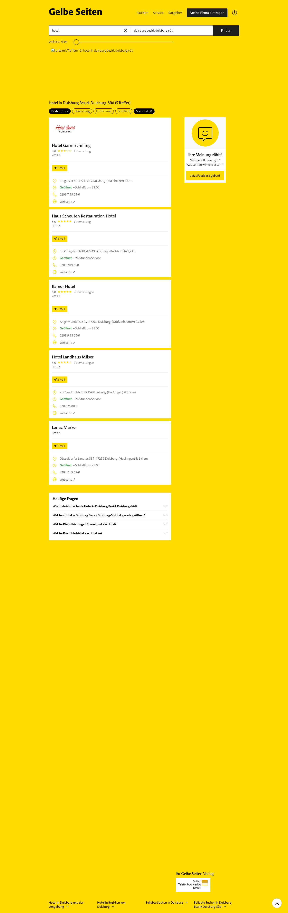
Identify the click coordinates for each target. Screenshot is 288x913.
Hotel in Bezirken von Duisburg (111, 904)
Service (158, 12)
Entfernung (103, 111)
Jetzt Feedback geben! (205, 176)
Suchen (142, 12)
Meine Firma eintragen (207, 12)
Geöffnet (124, 111)
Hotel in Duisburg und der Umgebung (66, 904)
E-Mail (61, 168)
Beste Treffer (59, 111)
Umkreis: (58, 41)
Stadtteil (142, 111)
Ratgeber (175, 12)
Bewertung (82, 111)
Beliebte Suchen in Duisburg (164, 902)
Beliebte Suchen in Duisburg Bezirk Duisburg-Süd (213, 904)
